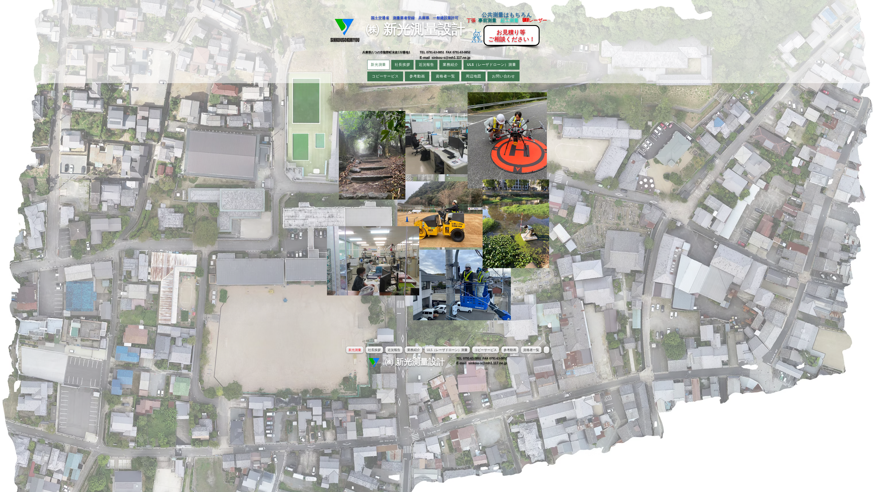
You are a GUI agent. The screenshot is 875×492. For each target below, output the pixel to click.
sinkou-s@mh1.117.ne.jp (451, 57)
